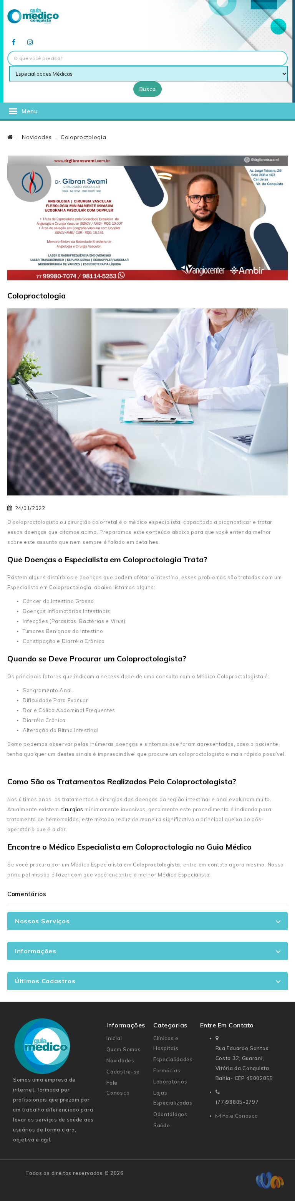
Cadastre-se (123, 1071)
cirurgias (71, 809)
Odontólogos (170, 1114)
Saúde (161, 1125)
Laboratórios (170, 1081)
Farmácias (166, 1070)
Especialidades (173, 1059)
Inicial (114, 1038)
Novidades (36, 137)
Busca (147, 89)
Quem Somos (123, 1049)
